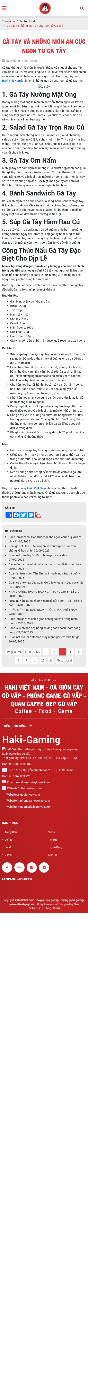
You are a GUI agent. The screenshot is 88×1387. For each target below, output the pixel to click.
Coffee (8, 839)
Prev (37, 652)
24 (51, 660)
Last (69, 660)
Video (51, 832)
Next (60, 660)
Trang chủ (11, 832)
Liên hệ (52, 855)
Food (8, 847)
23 (42, 660)
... (34, 660)
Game (8, 855)
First (28, 652)
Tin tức (52, 839)
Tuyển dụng (55, 847)
